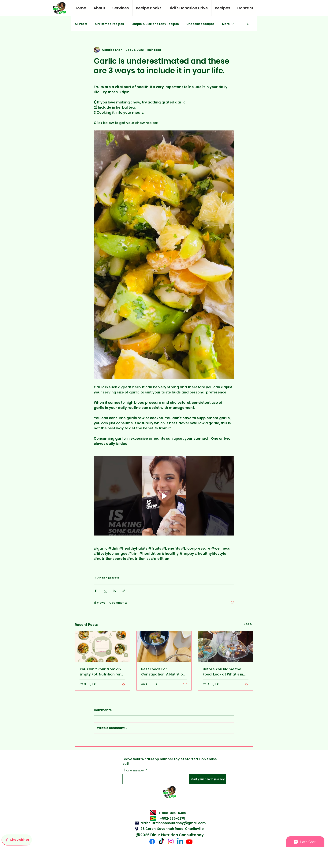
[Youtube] (189, 841)
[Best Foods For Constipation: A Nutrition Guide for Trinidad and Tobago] (164, 646)
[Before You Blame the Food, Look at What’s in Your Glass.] (225, 646)
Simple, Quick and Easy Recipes (155, 24)
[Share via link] (123, 591)
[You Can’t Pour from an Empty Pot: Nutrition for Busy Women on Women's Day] (102, 646)
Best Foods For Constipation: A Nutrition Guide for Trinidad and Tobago (163, 672)
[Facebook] (152, 841)
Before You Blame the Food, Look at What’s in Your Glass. (223, 672)
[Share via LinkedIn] (114, 591)
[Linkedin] (180, 841)
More (226, 24)
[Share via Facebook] (95, 591)
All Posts (81, 24)
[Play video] (164, 496)
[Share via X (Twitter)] (105, 591)
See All (248, 624)
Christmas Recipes (109, 24)
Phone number (133, 770)
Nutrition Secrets (107, 578)
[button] (248, 23)
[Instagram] (170, 841)
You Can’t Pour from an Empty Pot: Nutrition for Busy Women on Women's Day (102, 672)
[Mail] (136, 823)
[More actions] (232, 50)
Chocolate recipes (200, 24)
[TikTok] (161, 841)
